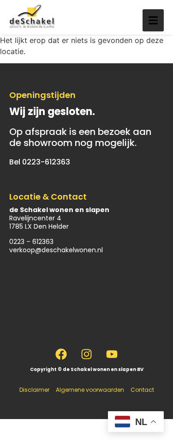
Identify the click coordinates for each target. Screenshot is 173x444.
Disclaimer (34, 390)
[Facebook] (61, 354)
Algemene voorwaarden (90, 390)
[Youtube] (112, 354)
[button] (153, 20)
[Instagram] (86, 354)
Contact (142, 390)
